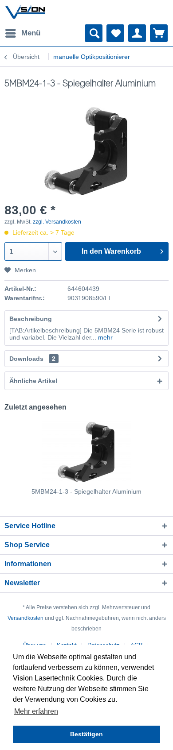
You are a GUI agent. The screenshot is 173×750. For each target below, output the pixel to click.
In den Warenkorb (111, 251)
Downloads (26, 358)
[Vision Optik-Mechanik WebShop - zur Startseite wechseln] (25, 12)
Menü (30, 33)
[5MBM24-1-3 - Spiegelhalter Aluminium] (86, 452)
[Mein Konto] (137, 33)
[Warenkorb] (159, 33)
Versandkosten (25, 618)
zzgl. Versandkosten (57, 222)
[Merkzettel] (115, 33)
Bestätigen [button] (86, 734)
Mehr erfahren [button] (36, 711)
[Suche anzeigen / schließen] (93, 33)
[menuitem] (22, 33)
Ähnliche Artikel (33, 380)
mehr (104, 337)
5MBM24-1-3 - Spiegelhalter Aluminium (86, 491)
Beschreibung (30, 318)
